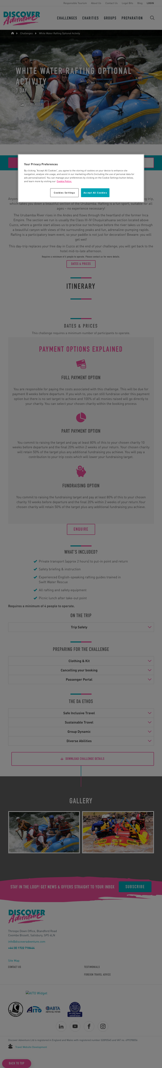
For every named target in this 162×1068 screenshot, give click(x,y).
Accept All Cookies (95, 192)
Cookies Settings (64, 192)
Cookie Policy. (64, 181)
